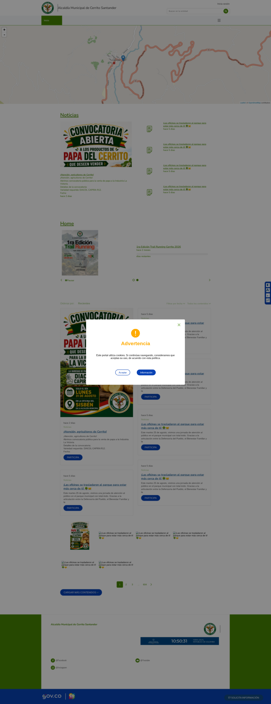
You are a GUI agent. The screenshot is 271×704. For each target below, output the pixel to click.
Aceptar (123, 372)
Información (146, 372)
